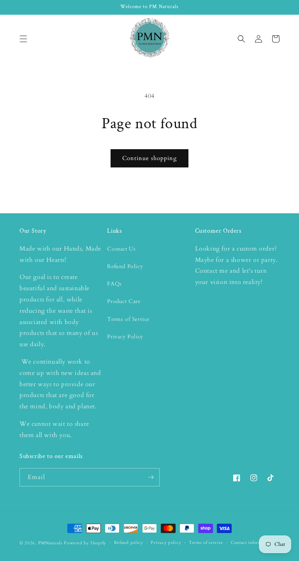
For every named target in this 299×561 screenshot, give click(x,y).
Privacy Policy (125, 336)
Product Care (123, 301)
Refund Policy (125, 266)
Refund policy (128, 542)
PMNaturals (50, 543)
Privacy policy (166, 542)
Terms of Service (128, 319)
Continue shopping (149, 158)
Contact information (251, 542)
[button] (23, 38)
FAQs (114, 283)
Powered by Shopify (85, 543)
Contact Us (121, 249)
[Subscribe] (150, 477)
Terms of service (206, 542)
